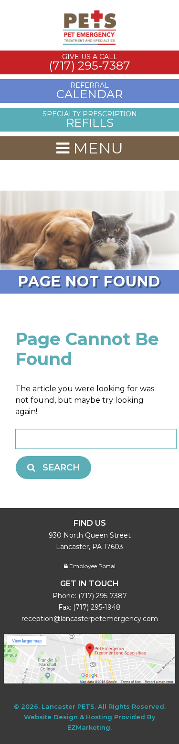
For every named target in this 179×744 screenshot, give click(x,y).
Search (61, 467)
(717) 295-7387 (102, 595)
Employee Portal (92, 566)
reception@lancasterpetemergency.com (89, 618)
